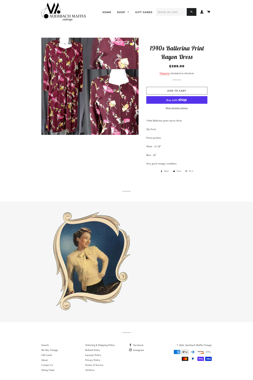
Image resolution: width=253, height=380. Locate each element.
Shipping (164, 73)
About (44, 360)
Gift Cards (144, 12)
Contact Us (47, 365)
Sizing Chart (47, 370)
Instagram (138, 350)
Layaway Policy (93, 355)
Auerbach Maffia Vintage (198, 345)
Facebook (138, 345)
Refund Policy (92, 350)
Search (45, 345)
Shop (121, 12)
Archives (89, 370)
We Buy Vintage (49, 350)
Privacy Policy (92, 360)
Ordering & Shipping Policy (100, 345)
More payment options (177, 108)
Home (106, 12)
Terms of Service (94, 365)
